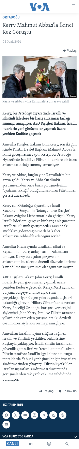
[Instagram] (49, 444)
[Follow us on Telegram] (44, 415)
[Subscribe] (6, 425)
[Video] (31, 444)
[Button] (70, 50)
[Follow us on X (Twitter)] (15, 415)
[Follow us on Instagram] (34, 415)
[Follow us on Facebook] (6, 415)
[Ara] (67, 444)
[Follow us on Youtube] (25, 415)
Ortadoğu (11, 17)
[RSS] (53, 415)
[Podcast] (62, 415)
